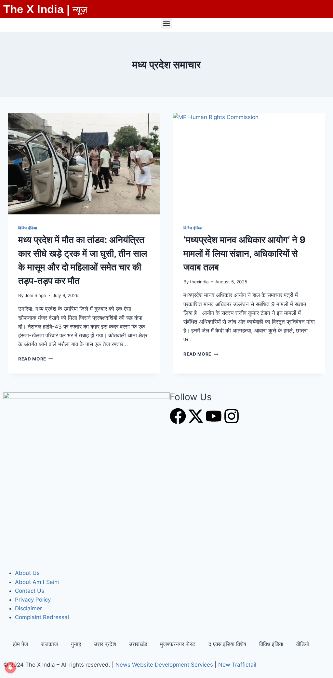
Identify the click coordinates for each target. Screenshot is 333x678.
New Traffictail (237, 664)
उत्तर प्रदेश (105, 644)
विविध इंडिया (27, 227)
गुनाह (76, 644)
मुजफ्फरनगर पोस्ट (177, 644)
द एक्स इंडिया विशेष (227, 644)
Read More (35, 358)
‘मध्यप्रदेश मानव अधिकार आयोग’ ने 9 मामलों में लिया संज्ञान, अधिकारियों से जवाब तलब (244, 253)
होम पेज (20, 644)
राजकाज (49, 644)
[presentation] (84, 163)
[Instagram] (231, 416)
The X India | (36, 9)
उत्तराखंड (138, 644)
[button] (166, 23)
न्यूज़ (80, 10)
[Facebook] (178, 416)
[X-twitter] (196, 416)
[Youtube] (214, 416)
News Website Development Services (164, 664)
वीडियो (302, 644)
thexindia (199, 281)
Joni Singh (35, 295)
